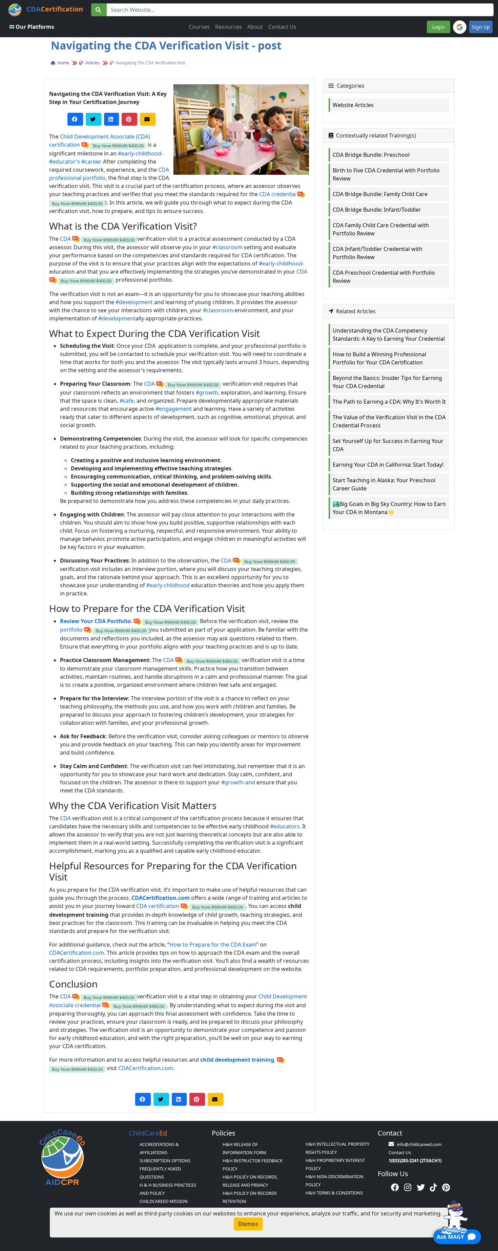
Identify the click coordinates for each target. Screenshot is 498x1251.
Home (63, 63)
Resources (228, 26)
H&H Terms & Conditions (334, 1193)
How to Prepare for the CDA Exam (212, 944)
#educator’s (64, 161)
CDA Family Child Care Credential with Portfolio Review (381, 229)
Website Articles (353, 105)
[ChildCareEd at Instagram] (407, 1187)
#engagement (173, 408)
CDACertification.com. (77, 952)
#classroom (227, 247)
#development (134, 302)
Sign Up (481, 27)
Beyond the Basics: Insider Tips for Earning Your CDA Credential (387, 382)
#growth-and (238, 782)
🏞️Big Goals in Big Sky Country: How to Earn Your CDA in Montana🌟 (389, 508)
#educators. (285, 826)
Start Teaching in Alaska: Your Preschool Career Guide (384, 484)
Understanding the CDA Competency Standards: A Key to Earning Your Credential (389, 334)
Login (439, 27)
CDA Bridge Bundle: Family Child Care (380, 194)
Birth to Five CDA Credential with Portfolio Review (386, 174)
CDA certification (157, 906)
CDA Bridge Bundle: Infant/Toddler (377, 209)
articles (92, 63)
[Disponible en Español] (85, 144)
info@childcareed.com (419, 1144)
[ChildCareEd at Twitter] (421, 1187)
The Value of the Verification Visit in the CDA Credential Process (389, 421)
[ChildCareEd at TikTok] (433, 1187)
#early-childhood (139, 153)
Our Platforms (35, 26)
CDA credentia (277, 194)
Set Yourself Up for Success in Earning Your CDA (388, 445)
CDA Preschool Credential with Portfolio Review (384, 276)
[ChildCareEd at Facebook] (395, 1187)
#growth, (208, 392)
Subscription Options (165, 1161)
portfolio (72, 629)
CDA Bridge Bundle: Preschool (371, 154)
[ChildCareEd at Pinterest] (446, 1187)
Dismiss (248, 1224)
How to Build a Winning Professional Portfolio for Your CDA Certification (379, 358)
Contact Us (282, 26)
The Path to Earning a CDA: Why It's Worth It (389, 401)
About (255, 26)
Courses (199, 26)
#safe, (127, 400)
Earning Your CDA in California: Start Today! (388, 464)
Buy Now (118, 146)
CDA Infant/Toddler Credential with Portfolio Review (377, 253)
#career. (91, 161)
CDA (66, 238)
